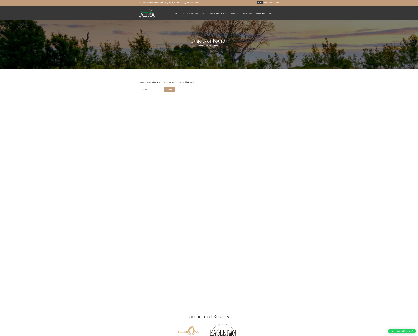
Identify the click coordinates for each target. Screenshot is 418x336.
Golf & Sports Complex (193, 13)
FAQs (271, 13)
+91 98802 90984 (193, 2)
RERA (243, 2)
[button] (402, 331)
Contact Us (260, 13)
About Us (235, 13)
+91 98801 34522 (175, 2)
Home (176, 13)
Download (247, 13)
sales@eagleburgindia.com (152, 2)
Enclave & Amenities (217, 13)
